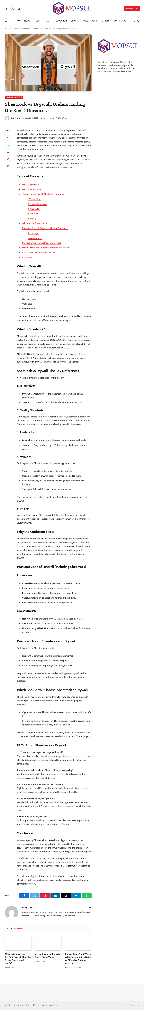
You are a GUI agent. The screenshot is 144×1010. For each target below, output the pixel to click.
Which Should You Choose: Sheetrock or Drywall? (46, 247)
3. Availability (34, 209)
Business (74, 21)
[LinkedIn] (8, 152)
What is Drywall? (30, 184)
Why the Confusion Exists (34, 223)
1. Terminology (34, 199)
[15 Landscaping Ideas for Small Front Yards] (48, 942)
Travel (84, 21)
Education (61, 21)
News (27, 21)
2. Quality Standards (37, 204)
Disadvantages (35, 238)
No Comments (48, 118)
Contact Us (131, 8)
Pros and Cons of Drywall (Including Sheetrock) (45, 228)
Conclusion (27, 257)
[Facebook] (8, 137)
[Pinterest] (8, 159)
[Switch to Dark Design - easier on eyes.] (134, 21)
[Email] (8, 166)
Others (105, 21)
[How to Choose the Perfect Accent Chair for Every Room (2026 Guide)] (18, 942)
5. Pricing (32, 218)
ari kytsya (16, 118)
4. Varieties (33, 213)
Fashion (95, 21)
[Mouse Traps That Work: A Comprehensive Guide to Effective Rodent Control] (78, 942)
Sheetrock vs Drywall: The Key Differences (43, 194)
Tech (36, 21)
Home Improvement (14, 97)
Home (19, 21)
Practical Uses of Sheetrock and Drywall (41, 243)
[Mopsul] (72, 8)
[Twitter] (8, 145)
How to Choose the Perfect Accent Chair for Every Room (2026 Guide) (18, 958)
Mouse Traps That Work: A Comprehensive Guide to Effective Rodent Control (78, 958)
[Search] (138, 21)
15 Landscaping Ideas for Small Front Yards (48, 955)
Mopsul (15, 1005)
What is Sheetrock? (31, 189)
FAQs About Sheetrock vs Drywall (38, 252)
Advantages (33, 233)
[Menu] (6, 21)
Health (47, 21)
